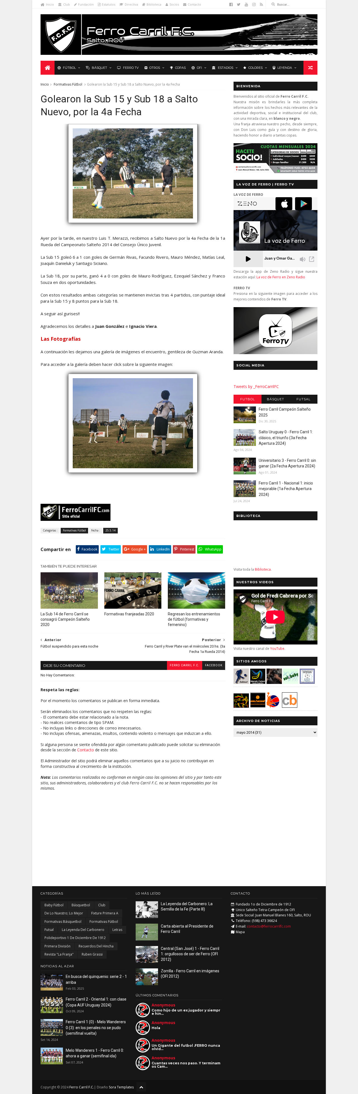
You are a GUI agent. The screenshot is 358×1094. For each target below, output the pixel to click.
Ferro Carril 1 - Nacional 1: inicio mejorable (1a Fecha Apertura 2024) (286, 489)
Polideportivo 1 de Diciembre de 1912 (75, 937)
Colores (255, 68)
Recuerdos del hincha (96, 946)
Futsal (303, 399)
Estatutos (108, 4)
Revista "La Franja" (59, 954)
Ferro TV (131, 68)
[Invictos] (132, 225)
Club (66, 4)
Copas (180, 68)
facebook (213, 665)
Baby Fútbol (53, 905)
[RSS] (261, 4)
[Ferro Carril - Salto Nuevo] (132, 475)
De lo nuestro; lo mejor (63, 913)
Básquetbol (81, 905)
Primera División (57, 946)
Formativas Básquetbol (62, 921)
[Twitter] (239, 4)
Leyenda (284, 68)
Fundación (86, 4)
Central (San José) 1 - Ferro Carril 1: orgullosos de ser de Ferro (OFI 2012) (190, 954)
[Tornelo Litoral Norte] (273, 706)
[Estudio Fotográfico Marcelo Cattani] (257, 682)
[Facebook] (231, 4)
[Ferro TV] (275, 352)
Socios (174, 4)
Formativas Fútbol (68, 84)
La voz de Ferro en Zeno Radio (280, 277)
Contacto (194, 4)
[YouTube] (246, 4)
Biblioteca (154, 4)
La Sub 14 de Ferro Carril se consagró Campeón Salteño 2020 (65, 619)
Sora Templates (121, 1087)
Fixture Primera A (104, 913)
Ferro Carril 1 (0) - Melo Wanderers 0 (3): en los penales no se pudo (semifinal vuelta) (96, 1028)
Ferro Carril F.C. (184, 665)
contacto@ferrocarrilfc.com (269, 926)
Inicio (50, 4)
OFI (199, 68)
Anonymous (163, 1005)
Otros (154, 68)
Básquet (99, 68)
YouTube (277, 648)
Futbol (247, 399)
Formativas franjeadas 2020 (129, 614)
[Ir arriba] (141, 1086)
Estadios (225, 68)
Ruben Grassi (92, 954)
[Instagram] (254, 4)
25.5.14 (110, 530)
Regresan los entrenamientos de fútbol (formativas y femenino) (194, 619)
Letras (117, 929)
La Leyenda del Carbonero (83, 929)
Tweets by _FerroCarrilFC (256, 386)
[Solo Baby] (290, 682)
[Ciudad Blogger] (289, 706)
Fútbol (69, 68)
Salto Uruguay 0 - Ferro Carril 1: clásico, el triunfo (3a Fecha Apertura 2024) (286, 438)
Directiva (131, 4)
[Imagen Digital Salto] (274, 682)
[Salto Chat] (257, 706)
